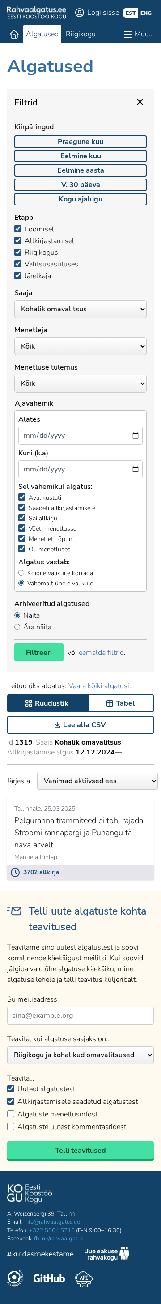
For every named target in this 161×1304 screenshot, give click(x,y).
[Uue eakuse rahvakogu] (107, 1255)
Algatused (42, 34)
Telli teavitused (80, 1151)
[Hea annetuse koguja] (15, 1279)
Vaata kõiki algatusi (98, 686)
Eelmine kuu (80, 156)
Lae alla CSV (84, 725)
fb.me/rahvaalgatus (58, 1238)
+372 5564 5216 (52, 1230)
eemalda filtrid (101, 653)
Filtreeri (39, 653)
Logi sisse (103, 12)
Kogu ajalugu (80, 199)
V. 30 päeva (80, 185)
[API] (84, 1279)
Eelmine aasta (80, 170)
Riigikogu (81, 34)
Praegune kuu (80, 142)
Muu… (144, 34)
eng (146, 13)
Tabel (125, 703)
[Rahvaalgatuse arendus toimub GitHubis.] (49, 1279)
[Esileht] (14, 34)
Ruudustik (51, 703)
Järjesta (18, 781)
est (131, 13)
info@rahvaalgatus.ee (52, 1222)
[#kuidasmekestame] (40, 1255)
